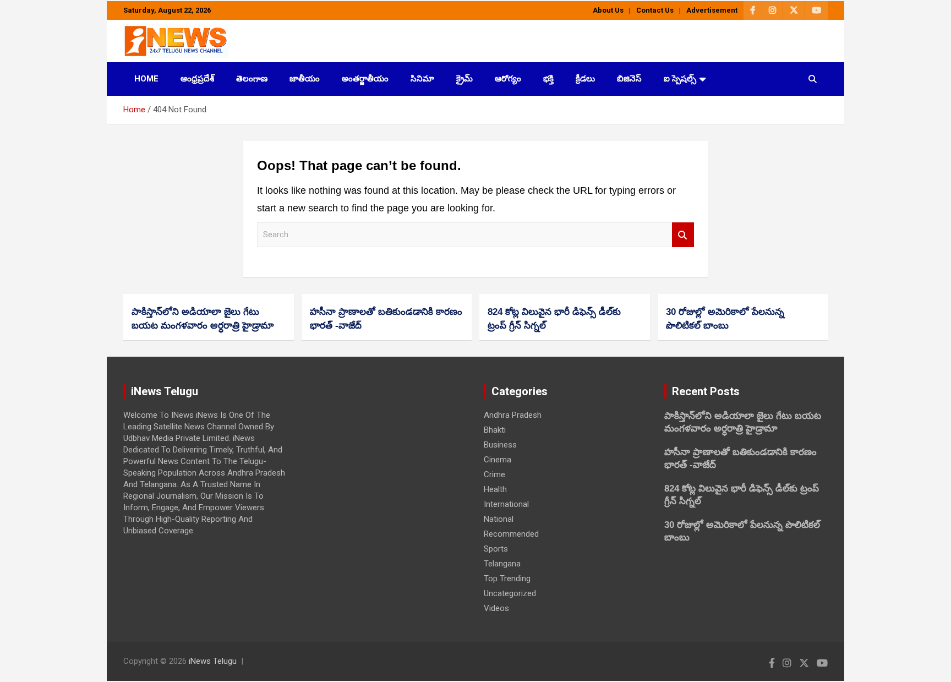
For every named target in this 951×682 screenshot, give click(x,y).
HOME (146, 79)
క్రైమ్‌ (464, 79)
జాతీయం (304, 79)
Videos (496, 608)
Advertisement (711, 10)
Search (683, 234)
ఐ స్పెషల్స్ (680, 79)
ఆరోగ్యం (508, 79)
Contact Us (655, 10)
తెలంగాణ (251, 79)
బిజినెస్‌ (629, 79)
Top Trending (507, 578)
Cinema (497, 460)
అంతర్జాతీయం (365, 79)
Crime (494, 474)
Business (500, 445)
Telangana (502, 564)
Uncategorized (510, 593)
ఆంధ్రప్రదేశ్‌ (197, 79)
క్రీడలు (585, 79)
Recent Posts (706, 391)
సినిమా (422, 79)
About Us (608, 10)
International (506, 504)
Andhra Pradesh (513, 415)
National (498, 519)
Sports (496, 549)
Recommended (511, 534)
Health (495, 489)
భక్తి (548, 79)
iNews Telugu (213, 661)
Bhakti (495, 430)
